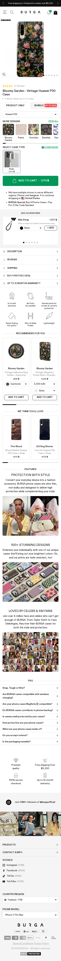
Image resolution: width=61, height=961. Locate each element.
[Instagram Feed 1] (30, 824)
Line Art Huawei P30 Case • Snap (45, 451)
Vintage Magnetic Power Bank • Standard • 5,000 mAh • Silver (44, 374)
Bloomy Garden (16, 368)
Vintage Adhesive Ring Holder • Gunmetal (16, 373)
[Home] (30, 12)
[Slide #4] (54, 75)
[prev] (3, 3)
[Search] (12, 12)
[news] (49, 12)
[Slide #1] (46, 75)
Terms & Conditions (22, 943)
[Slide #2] (49, 75)
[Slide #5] (57, 75)
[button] (14, 86)
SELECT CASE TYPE (14, 147)
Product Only (15, 106)
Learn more (51, 147)
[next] (57, 3)
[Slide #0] (43, 75)
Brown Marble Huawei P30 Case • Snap (16, 451)
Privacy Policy (41, 943)
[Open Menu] (5, 12)
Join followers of (35, 802)
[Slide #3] (51, 75)
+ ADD (50, 228)
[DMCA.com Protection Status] (30, 954)
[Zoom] (4, 75)
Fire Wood (16, 446)
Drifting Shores (44, 446)
